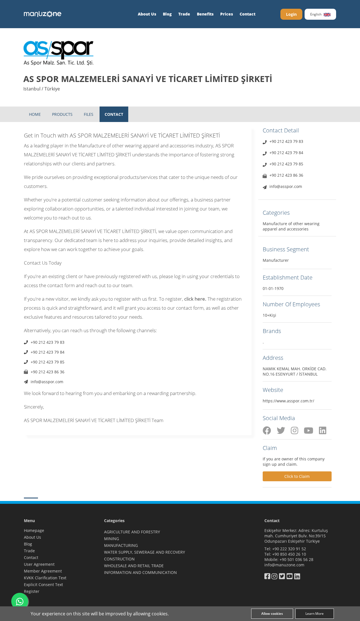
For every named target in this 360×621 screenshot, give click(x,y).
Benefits (205, 14)
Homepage (34, 530)
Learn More (314, 613)
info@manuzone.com (284, 564)
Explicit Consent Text (43, 584)
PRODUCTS (62, 114)
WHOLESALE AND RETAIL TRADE (134, 565)
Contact (247, 14)
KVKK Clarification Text (45, 577)
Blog (167, 14)
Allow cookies (272, 613)
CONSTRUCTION (119, 559)
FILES (88, 114)
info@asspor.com (47, 381)
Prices (226, 14)
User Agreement (39, 564)
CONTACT (114, 114)
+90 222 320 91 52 (289, 548)
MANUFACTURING (121, 545)
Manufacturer (276, 260)
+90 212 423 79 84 (47, 352)
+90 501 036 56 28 (296, 559)
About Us (147, 14)
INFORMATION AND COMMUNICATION (140, 572)
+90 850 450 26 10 (289, 554)
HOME (35, 114)
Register (31, 591)
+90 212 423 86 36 (47, 371)
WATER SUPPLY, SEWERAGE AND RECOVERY (144, 552)
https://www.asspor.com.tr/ (288, 400)
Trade (184, 14)
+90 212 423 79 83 (47, 342)
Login (291, 14)
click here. (195, 299)
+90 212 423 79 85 (47, 362)
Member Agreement (43, 571)
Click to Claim (297, 476)
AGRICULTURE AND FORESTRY (132, 531)
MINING (111, 538)
